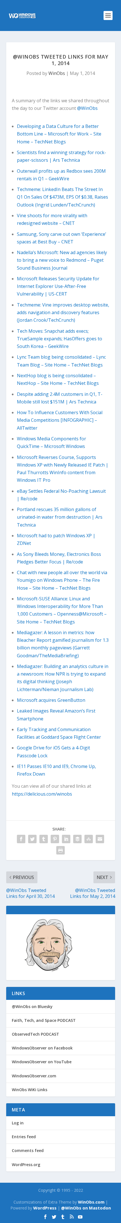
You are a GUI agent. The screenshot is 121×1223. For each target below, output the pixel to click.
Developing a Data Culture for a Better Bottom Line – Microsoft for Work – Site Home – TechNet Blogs (59, 134)
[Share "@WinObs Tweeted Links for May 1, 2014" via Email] (100, 839)
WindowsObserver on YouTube (41, 1061)
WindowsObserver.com (34, 1075)
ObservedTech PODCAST (35, 1034)
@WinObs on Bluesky (32, 1006)
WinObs (56, 73)
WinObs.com (91, 1202)
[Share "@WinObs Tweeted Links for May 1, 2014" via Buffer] (77, 839)
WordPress (45, 1208)
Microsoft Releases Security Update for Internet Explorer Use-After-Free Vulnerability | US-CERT (58, 286)
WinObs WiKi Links (29, 1089)
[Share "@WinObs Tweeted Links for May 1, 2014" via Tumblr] (43, 839)
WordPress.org (26, 1164)
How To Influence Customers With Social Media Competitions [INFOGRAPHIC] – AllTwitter (59, 420)
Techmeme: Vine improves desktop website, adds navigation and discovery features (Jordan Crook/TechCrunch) (63, 312)
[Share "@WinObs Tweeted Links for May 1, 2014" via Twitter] (32, 839)
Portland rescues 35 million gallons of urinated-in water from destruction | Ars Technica (59, 517)
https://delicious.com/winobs (42, 794)
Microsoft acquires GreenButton (51, 700)
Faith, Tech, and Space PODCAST (44, 1020)
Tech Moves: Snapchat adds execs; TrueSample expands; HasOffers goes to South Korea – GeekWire (59, 338)
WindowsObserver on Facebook (42, 1048)
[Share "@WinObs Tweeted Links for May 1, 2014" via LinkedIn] (66, 839)
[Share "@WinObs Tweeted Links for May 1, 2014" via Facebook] (21, 839)
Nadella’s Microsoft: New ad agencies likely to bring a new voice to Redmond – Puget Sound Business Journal (62, 260)
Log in (18, 1123)
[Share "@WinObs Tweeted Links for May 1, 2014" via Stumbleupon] (88, 839)
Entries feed (24, 1136)
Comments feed (28, 1150)
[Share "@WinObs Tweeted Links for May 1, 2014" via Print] (60, 850)
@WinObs (87, 108)
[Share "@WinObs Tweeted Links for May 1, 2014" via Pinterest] (54, 839)
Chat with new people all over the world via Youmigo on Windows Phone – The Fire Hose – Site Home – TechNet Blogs (62, 580)
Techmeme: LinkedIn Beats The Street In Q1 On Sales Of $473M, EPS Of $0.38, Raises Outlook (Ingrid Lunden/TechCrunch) (62, 197)
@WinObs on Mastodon (86, 1208)
